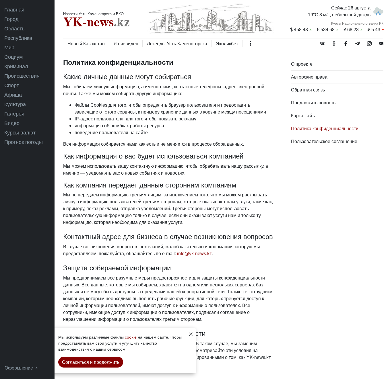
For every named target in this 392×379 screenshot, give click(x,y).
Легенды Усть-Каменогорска (177, 43)
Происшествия (22, 75)
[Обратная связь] (381, 42)
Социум (13, 56)
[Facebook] (346, 42)
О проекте (302, 64)
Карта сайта (304, 115)
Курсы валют (20, 132)
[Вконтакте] (322, 42)
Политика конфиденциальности (324, 128)
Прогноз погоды (23, 141)
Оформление (19, 368)
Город (11, 18)
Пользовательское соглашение (324, 141)
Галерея (14, 113)
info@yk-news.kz (194, 253)
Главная (14, 9)
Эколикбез (227, 43)
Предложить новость (313, 102)
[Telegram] (357, 42)
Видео (12, 123)
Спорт (11, 85)
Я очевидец (125, 43)
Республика (18, 37)
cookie (131, 337)
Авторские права (309, 77)
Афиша (13, 94)
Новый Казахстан (86, 43)
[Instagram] (369, 42)
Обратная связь (308, 90)
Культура (15, 104)
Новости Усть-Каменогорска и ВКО (93, 13)
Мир (9, 47)
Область (14, 28)
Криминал (16, 66)
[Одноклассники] (334, 42)
